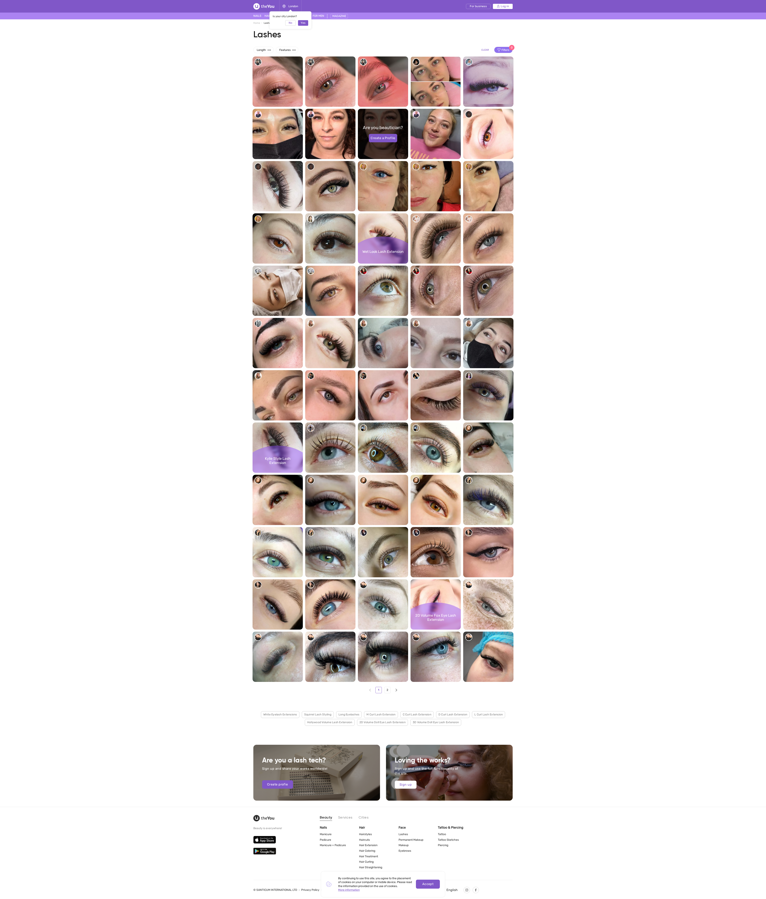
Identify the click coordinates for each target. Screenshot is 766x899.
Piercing (443, 845)
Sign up (406, 784)
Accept (428, 884)
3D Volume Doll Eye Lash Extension (436, 722)
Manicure (326, 834)
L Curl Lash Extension (488, 714)
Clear (485, 49)
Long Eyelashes (349, 714)
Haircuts (364, 840)
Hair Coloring (367, 851)
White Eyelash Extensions (280, 714)
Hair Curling (366, 861)
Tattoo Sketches (448, 840)
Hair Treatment (368, 856)
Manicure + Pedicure (333, 845)
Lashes (403, 834)
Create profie (277, 784)
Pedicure (325, 840)
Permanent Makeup (411, 840)
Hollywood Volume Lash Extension (329, 722)
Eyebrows (405, 851)
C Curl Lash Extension (417, 714)
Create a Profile (383, 138)
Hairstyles (365, 834)
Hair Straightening (370, 867)
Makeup (404, 845)
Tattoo (442, 834)
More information (349, 890)
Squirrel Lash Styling (317, 714)
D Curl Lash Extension (452, 714)
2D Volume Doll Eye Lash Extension (382, 722)
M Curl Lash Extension (380, 714)
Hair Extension (368, 845)
